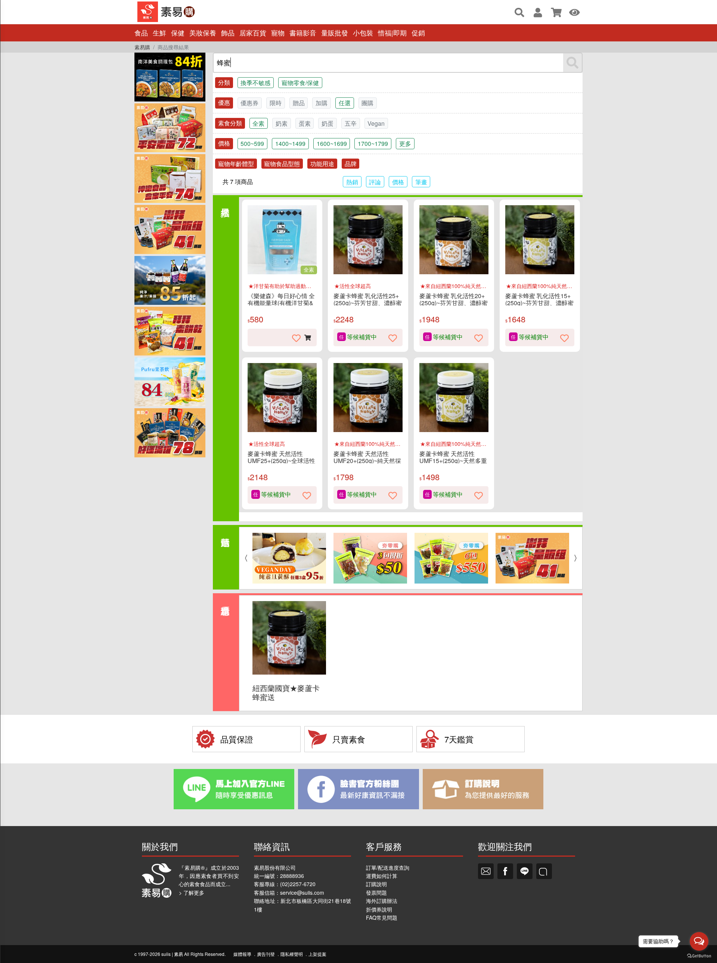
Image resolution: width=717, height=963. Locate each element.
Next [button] (577, 558)
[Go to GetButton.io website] (699, 955)
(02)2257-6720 (298, 884)
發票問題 (376, 892)
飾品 (228, 32)
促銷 (418, 32)
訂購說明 (376, 884)
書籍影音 (302, 32)
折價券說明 (379, 909)
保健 (177, 32)
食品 (141, 32)
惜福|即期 (392, 32)
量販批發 (334, 32)
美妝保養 (202, 32)
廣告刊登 (266, 954)
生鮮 (159, 32)
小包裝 (363, 32)
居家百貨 (252, 32)
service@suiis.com (302, 892)
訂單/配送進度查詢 (387, 867)
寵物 (278, 32)
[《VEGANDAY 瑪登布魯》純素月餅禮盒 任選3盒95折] (289, 558)
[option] (289, 558)
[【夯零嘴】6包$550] (451, 558)
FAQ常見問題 (381, 917)
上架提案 (317, 954)
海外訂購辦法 (381, 900)
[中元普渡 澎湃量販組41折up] (532, 558)
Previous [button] (244, 558)
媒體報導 (242, 954)
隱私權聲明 (291, 954)
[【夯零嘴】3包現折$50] (370, 558)
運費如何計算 (381, 875)
